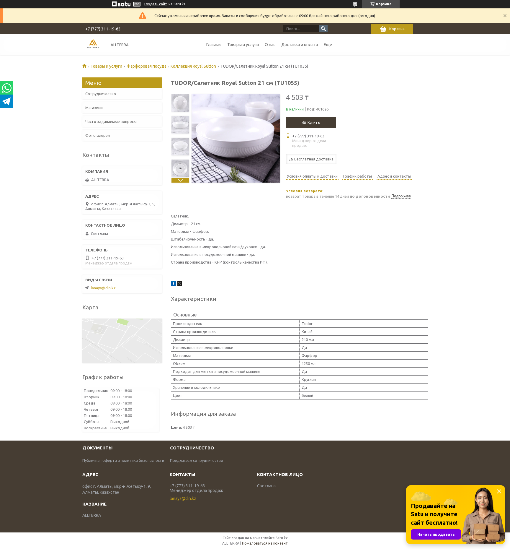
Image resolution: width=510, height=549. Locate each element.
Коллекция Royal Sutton (193, 66)
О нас (270, 44)
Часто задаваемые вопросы (111, 121)
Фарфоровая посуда (146, 66)
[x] (179, 284)
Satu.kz (282, 538)
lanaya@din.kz (103, 288)
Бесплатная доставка (314, 159)
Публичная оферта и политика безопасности (123, 460)
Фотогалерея (97, 135)
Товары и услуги (243, 44)
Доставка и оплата (299, 44)
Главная (213, 44)
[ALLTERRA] (93, 44)
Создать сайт (155, 4)
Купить (314, 122)
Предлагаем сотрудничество (196, 460)
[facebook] (173, 284)
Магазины (94, 107)
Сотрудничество (100, 94)
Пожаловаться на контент (265, 543)
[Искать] (323, 28)
